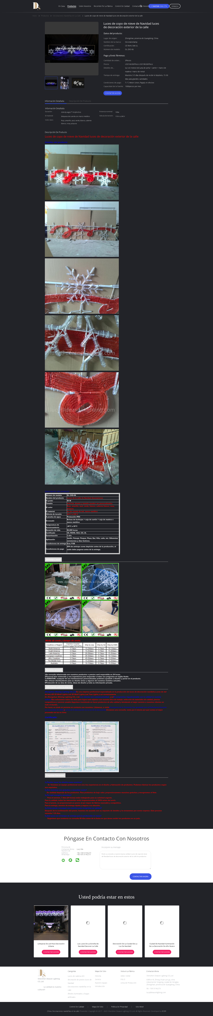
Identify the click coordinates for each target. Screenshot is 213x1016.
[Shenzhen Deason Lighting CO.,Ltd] (65, 861)
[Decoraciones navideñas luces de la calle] (125, 922)
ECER (164, 1011)
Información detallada (54, 101)
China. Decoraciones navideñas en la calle (63, 1011)
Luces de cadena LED (76, 976)
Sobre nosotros (85, 6)
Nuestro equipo (101, 983)
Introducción (100, 986)
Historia (98, 976)
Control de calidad (122, 6)
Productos (71, 6)
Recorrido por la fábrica (103, 6)
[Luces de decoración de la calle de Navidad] (162, 922)
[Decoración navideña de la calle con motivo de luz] (51, 922)
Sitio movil (139, 1007)
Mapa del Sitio (97, 1007)
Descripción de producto (80, 101)
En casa (62, 6)
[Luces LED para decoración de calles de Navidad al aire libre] (88, 922)
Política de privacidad (119, 1007)
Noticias (156, 6)
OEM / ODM (125, 976)
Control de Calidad (77, 1007)
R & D (123, 979)
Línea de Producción (128, 983)
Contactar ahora (112, 93)
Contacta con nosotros (141, 6)
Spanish (174, 6)
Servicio (98, 979)
